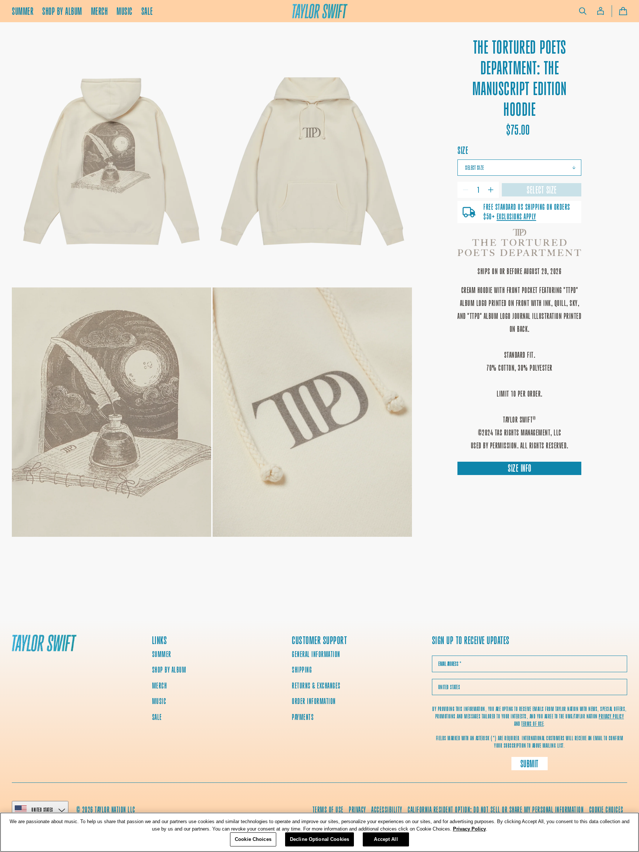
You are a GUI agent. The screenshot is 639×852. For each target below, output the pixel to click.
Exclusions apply (516, 216)
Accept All (386, 839)
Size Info (519, 468)
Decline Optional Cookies (319, 839)
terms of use (532, 723)
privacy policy (611, 716)
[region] (319, 832)
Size (462, 150)
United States (42, 809)
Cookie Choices (606, 809)
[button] (583, 11)
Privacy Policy (469, 829)
